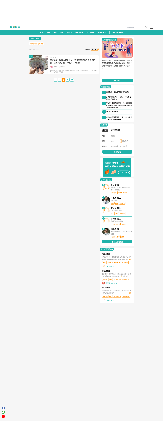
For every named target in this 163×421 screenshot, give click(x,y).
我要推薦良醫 (117, 241)
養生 (55, 32)
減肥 (48, 32)
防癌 (41, 32)
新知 (61, 32)
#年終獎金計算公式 (36, 44)
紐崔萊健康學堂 (118, 32)
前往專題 (117, 80)
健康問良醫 (79, 32)
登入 (151, 27)
